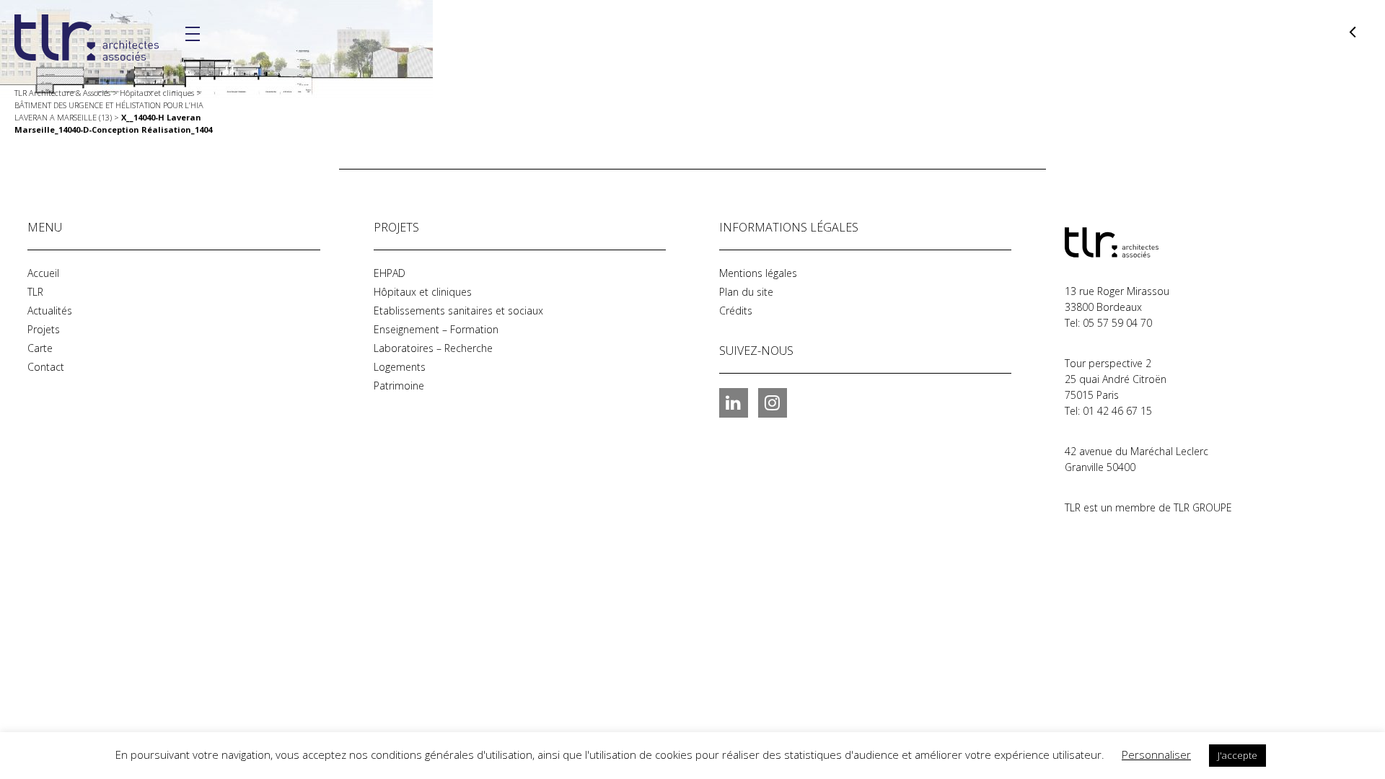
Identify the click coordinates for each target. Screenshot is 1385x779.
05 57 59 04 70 (1117, 323)
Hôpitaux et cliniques (423, 292)
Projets (43, 329)
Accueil (43, 273)
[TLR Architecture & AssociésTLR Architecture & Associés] (1137, 242)
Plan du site (746, 292)
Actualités (49, 310)
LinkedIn (733, 402)
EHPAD (389, 273)
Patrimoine (399, 385)
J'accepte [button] (1237, 755)
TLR (35, 292)
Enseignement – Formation (436, 329)
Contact (45, 367)
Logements (400, 367)
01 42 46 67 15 (1117, 411)
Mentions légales (758, 273)
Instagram (772, 402)
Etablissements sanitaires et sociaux (458, 310)
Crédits (735, 310)
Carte (40, 348)
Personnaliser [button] (1156, 754)
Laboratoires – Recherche (433, 348)
